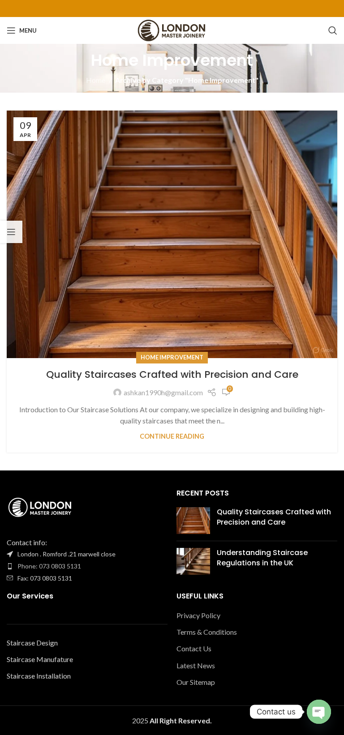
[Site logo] (172, 29)
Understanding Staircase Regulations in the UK (262, 557)
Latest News (195, 665)
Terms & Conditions (206, 632)
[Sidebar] (11, 232)
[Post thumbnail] (193, 520)
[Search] (333, 30)
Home (95, 80)
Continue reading (172, 436)
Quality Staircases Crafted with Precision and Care (172, 374)
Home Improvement (172, 357)
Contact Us (193, 648)
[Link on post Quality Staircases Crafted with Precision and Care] (172, 235)
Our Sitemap (195, 682)
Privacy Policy (198, 615)
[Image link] (40, 507)
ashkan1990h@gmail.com (163, 392)
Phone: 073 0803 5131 (49, 566)
